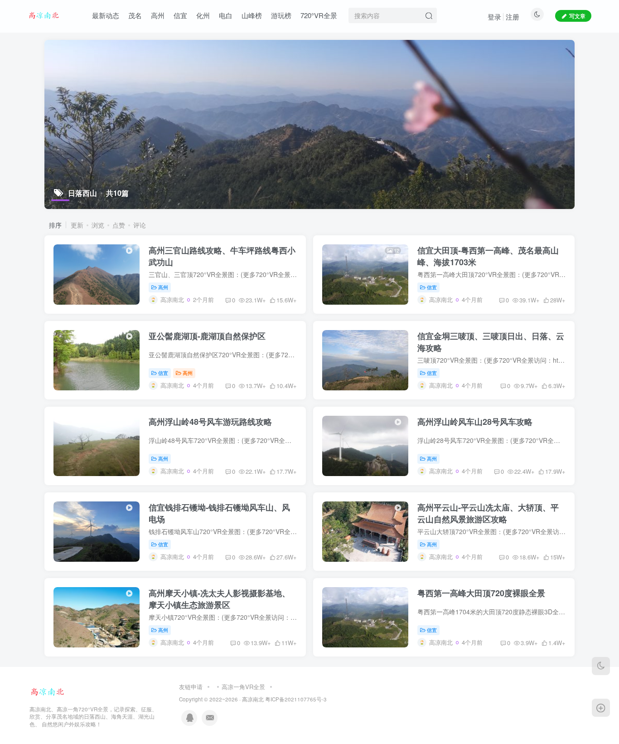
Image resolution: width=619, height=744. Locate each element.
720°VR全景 (318, 15)
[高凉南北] (47, 690)
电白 (225, 15)
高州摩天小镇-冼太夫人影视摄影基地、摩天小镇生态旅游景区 (219, 599)
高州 (157, 15)
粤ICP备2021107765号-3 (296, 699)
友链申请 (191, 686)
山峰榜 (252, 15)
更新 (77, 224)
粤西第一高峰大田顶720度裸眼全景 (481, 593)
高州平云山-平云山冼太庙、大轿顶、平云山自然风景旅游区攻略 (488, 513)
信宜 (180, 15)
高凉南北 (253, 699)
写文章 (577, 15)
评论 (139, 224)
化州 (203, 15)
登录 (494, 16)
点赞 (118, 224)
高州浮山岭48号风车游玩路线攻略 (210, 422)
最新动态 (105, 15)
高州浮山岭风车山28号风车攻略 (474, 422)
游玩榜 (281, 15)
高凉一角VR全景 (243, 686)
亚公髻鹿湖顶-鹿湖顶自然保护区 (207, 336)
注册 (512, 16)
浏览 (98, 224)
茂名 (135, 15)
